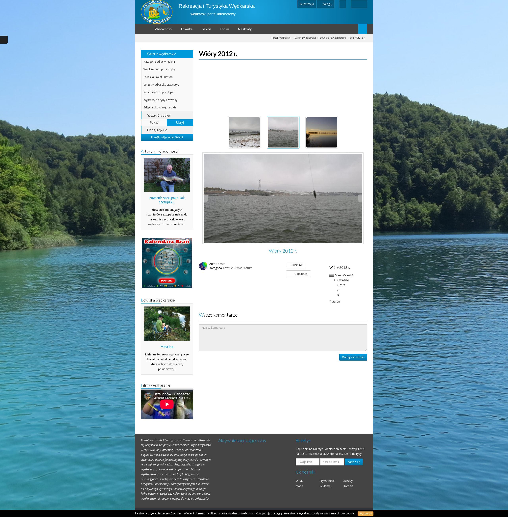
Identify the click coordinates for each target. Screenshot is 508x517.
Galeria (206, 29)
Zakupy (348, 481)
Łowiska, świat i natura (333, 37)
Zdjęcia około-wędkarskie (159, 107)
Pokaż (154, 123)
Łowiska (186, 29)
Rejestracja (306, 4)
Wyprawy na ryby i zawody (160, 100)
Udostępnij (301, 274)
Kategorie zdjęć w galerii (159, 61)
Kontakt (348, 486)
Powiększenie (285, 198)
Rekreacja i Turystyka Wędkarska (217, 6)
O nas (299, 481)
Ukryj (180, 123)
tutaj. (251, 513)
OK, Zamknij (365, 513)
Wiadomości (163, 29)
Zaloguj (327, 4)
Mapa (299, 486)
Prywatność (327, 481)
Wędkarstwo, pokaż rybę (159, 69)
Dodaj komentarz (353, 357)
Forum (224, 29)
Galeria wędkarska (305, 37)
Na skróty (245, 29)
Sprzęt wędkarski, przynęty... (161, 84)
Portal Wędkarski (281, 37)
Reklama (325, 486)
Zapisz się (353, 462)
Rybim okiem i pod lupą (158, 92)
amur (221, 264)
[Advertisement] (283, 85)
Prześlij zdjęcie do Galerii (167, 137)
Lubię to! (297, 265)
